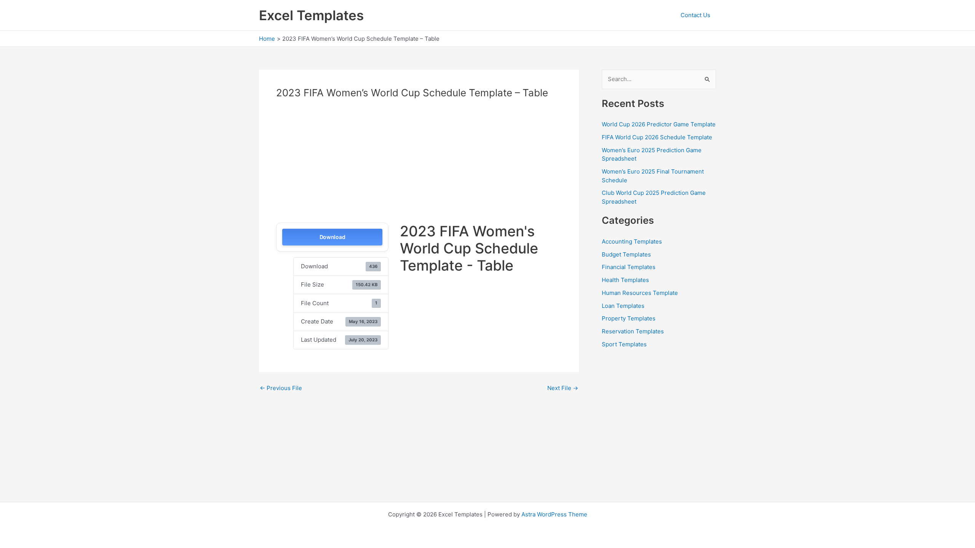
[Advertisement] (340, 163)
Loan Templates (623, 305)
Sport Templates (624, 344)
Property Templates (628, 318)
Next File (562, 388)
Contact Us (695, 15)
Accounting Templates (632, 241)
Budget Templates (626, 254)
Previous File (281, 388)
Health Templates (625, 280)
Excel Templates (311, 15)
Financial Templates (628, 267)
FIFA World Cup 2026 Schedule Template (657, 137)
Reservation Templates (633, 331)
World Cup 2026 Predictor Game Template (659, 124)
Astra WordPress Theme (554, 514)
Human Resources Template (640, 292)
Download (332, 237)
